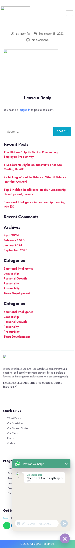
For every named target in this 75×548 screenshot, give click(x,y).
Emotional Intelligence (18, 268)
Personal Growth (15, 278)
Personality (11, 283)
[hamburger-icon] (69, 13)
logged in (24, 110)
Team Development (17, 293)
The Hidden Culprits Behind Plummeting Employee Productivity (31, 154)
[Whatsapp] (6, 525)
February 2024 (14, 240)
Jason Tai (25, 34)
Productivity (11, 288)
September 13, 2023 (51, 34)
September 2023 (15, 250)
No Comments (40, 40)
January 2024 (13, 245)
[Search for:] (27, 132)
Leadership (11, 273)
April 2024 (11, 235)
